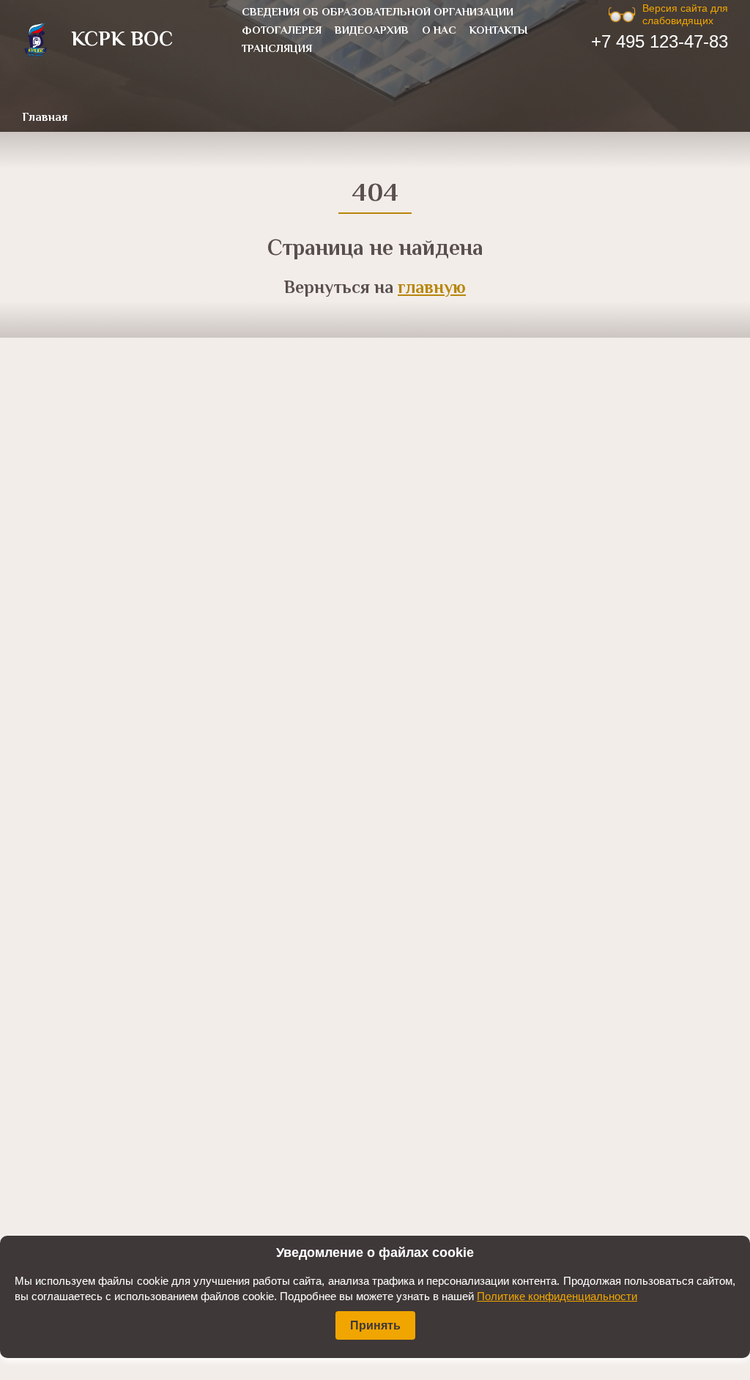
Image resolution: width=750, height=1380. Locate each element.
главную (432, 289)
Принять (375, 1325)
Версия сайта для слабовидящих (685, 14)
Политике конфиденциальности (557, 1296)
